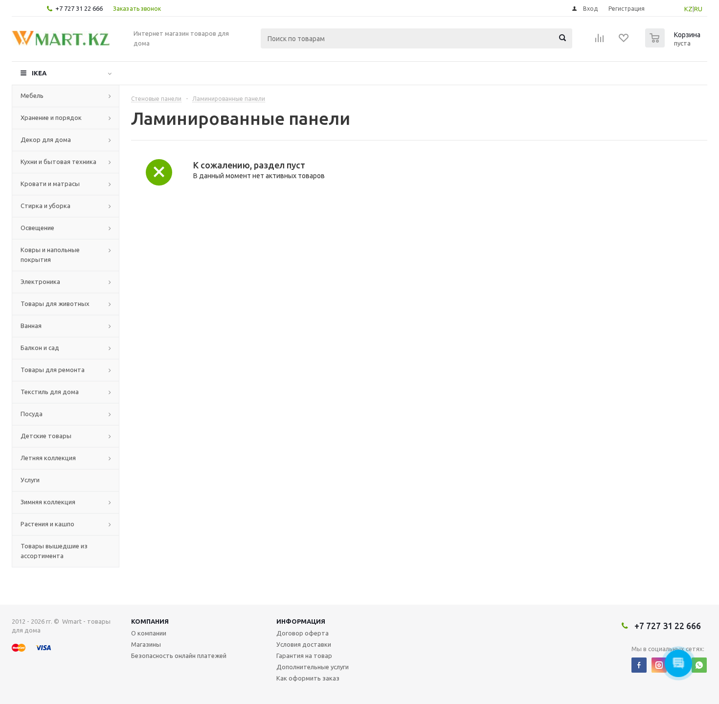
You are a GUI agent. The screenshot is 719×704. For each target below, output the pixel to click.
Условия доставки (303, 644)
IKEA (39, 73)
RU (698, 8)
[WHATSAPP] (699, 665)
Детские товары (46, 435)
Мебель (32, 95)
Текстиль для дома (50, 391)
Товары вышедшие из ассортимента (54, 550)
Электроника (40, 281)
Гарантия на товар (304, 655)
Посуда (32, 413)
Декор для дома (46, 139)
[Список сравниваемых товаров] (599, 41)
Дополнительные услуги (312, 666)
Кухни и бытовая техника (58, 161)
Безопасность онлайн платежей (178, 655)
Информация (300, 621)
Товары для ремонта (53, 369)
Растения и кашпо (47, 523)
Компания (150, 621)
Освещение (37, 227)
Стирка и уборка (45, 205)
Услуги (30, 479)
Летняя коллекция (48, 457)
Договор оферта (302, 633)
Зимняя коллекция (48, 501)
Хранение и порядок (51, 117)
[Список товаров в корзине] (674, 44)
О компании (148, 633)
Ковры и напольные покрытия (50, 254)
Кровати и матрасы (50, 183)
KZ (688, 8)
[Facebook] (639, 665)
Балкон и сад (40, 347)
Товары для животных (55, 303)
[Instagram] (659, 665)
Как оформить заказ (307, 678)
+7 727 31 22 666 (79, 8)
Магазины (146, 644)
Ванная (31, 325)
